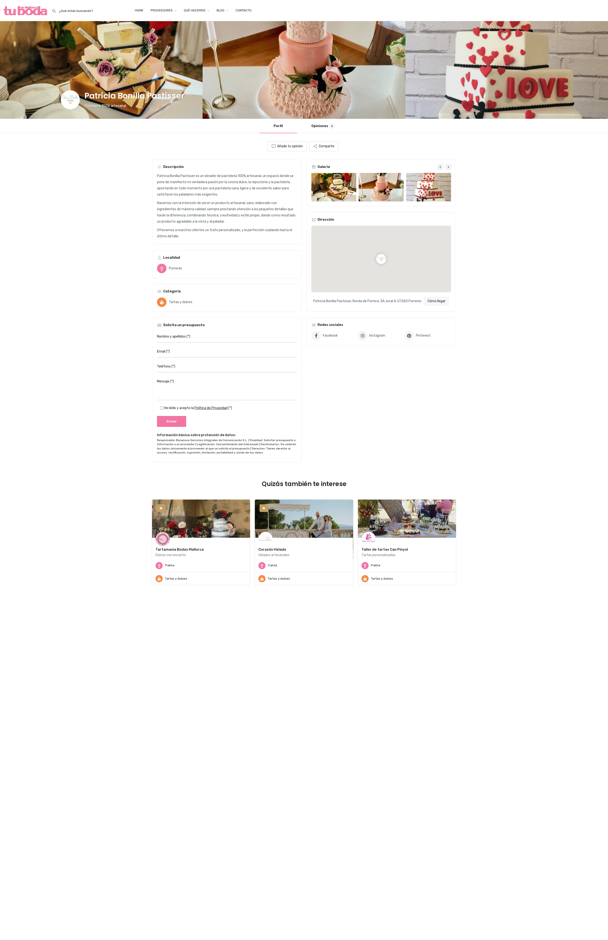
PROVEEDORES (162, 10)
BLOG (220, 10)
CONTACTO (244, 10)
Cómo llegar (437, 301)
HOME (139, 10)
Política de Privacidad (211, 408)
